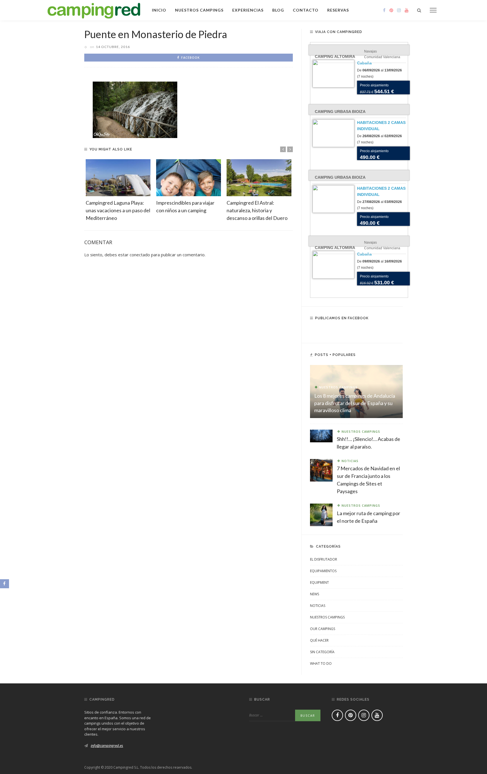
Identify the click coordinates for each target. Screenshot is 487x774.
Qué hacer (319, 640)
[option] (118, 190)
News (314, 594)
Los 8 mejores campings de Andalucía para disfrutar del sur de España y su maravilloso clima (354, 403)
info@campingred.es (107, 745)
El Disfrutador (323, 559)
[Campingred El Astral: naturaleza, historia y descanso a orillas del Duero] (259, 177)
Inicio (159, 10)
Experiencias (248, 10)
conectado (140, 254)
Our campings (322, 628)
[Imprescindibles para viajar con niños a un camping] (188, 177)
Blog (278, 10)
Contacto (305, 10)
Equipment (319, 582)
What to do (321, 663)
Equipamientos (323, 571)
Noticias (350, 461)
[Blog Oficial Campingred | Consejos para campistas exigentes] (94, 9)
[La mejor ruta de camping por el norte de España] (321, 514)
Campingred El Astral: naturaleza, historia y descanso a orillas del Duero (257, 210)
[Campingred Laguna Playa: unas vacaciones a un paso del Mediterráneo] (118, 177)
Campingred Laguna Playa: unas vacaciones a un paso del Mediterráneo (118, 210)
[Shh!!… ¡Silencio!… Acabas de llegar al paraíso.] (321, 435)
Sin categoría (322, 652)
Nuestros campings (199, 10)
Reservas (338, 10)
